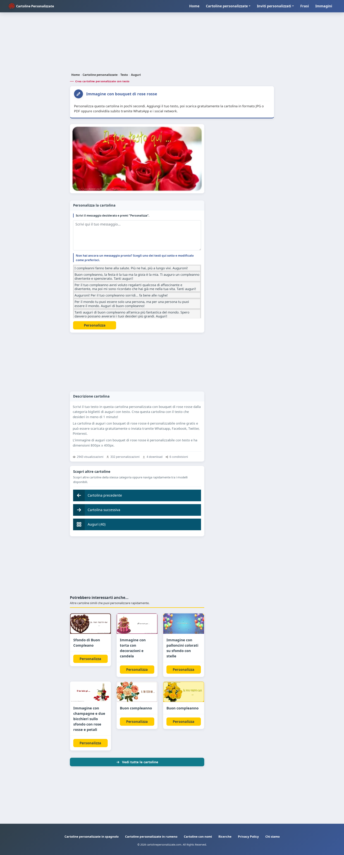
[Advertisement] (172, 44)
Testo (124, 75)
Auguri (136, 75)
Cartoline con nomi (198, 836)
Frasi (304, 6)
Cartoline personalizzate (227, 6)
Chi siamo (272, 836)
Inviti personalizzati (274, 6)
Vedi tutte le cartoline (140, 762)
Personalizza (90, 658)
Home (194, 6)
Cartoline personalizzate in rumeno (151, 836)
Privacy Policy (248, 836)
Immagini (323, 6)
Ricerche (224, 836)
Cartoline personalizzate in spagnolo (91, 836)
